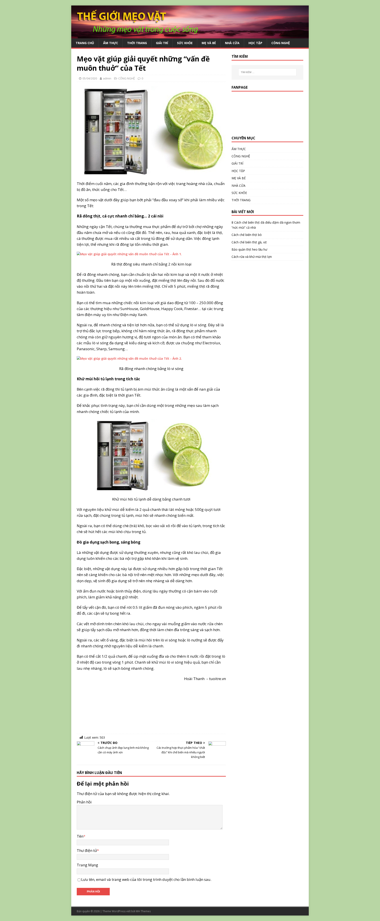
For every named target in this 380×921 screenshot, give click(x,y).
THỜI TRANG (137, 43)
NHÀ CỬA (232, 43)
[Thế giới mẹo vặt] (190, 36)
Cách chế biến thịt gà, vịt (249, 242)
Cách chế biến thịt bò (247, 235)
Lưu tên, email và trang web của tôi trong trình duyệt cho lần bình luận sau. (146, 879)
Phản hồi (84, 801)
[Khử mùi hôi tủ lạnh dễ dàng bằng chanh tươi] (151, 455)
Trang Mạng (87, 864)
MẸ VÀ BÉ (209, 43)
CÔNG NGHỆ (280, 43)
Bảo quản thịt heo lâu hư (249, 249)
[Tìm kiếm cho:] (267, 72)
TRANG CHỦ (85, 43)
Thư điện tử (87, 850)
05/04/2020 (89, 78)
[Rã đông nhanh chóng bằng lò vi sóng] (151, 358)
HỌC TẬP (255, 43)
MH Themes (143, 911)
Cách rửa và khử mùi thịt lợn (252, 257)
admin (107, 78)
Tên (80, 836)
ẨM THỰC (110, 43)
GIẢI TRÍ (162, 43)
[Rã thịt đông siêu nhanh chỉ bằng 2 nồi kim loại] (151, 254)
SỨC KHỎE (185, 43)
